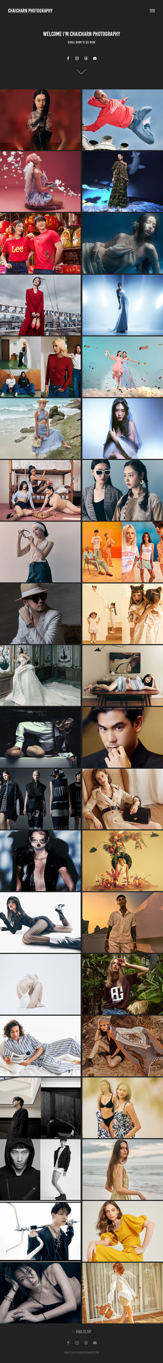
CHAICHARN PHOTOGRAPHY (30, 11)
